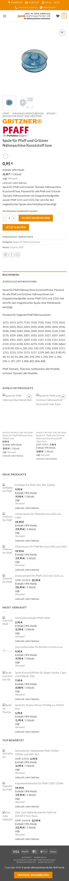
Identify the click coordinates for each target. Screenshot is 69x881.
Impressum (40, 857)
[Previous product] (5, 156)
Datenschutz (46, 862)
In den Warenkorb (36, 217)
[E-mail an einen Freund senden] (17, 255)
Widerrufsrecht (26, 862)
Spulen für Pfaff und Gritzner (22, 116)
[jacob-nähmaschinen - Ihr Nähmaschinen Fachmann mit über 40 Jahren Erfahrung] (34, 16)
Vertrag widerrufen (33, 874)
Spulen (51, 113)
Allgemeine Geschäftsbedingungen (35, 860)
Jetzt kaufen (16, 227)
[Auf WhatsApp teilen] (5, 255)
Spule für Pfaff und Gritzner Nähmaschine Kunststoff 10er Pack (50, 438)
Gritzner (14, 247)
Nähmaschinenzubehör (28, 113)
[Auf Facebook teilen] (11, 255)
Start (6, 113)
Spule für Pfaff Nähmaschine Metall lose (17, 437)
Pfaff (21, 247)
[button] (5, 16)
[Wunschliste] (57, 16)
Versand (12, 178)
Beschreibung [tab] (11, 274)
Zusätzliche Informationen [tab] (20, 281)
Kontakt (27, 857)
